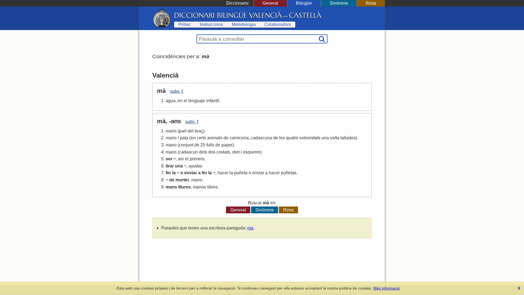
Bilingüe (304, 3)
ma (250, 228)
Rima (371, 3)
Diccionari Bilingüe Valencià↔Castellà (247, 15)
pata (184, 137)
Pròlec (184, 24)
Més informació (386, 288)
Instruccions (211, 24)
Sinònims (339, 3)
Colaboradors (277, 24)
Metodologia (244, 24)
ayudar (195, 166)
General (270, 3)
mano (171, 131)
